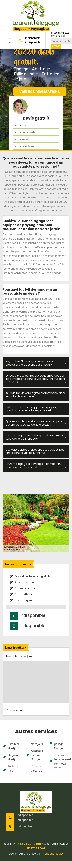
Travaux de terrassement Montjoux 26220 (61, 762)
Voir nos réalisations (39, 92)
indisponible (32, 38)
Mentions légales (53, 853)
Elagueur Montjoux (14, 757)
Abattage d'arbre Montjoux (37, 755)
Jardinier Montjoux (14, 746)
